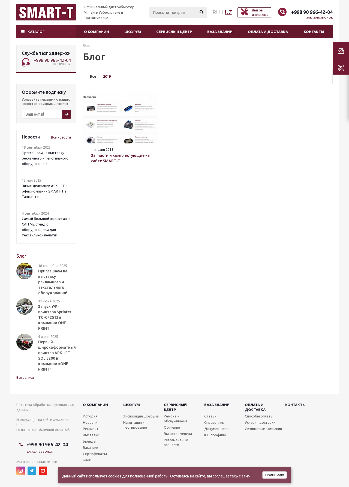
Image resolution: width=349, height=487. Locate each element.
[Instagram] (20, 471)
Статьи (210, 416)
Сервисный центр (174, 32)
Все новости (61, 137)
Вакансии (90, 447)
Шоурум (132, 32)
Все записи (25, 377)
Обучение (172, 427)
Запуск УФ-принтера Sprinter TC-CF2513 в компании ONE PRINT (54, 317)
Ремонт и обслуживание (176, 418)
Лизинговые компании (263, 429)
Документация (216, 429)
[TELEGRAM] (32, 471)
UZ (228, 12)
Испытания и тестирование (135, 424)
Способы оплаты (259, 416)
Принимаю (274, 475)
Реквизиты (92, 429)
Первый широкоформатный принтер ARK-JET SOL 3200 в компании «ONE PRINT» (57, 355)
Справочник (214, 422)
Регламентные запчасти (176, 442)
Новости (90, 422)
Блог (87, 460)
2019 (107, 76)
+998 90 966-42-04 (312, 12)
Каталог (36, 32)
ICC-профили (215, 435)
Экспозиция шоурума (141, 416)
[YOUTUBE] (43, 471)
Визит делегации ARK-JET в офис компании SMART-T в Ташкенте (45, 191)
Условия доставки (260, 422)
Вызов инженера (178, 433)
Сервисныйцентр (175, 407)
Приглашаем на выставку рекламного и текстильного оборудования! (45, 158)
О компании (96, 32)
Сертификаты (95, 454)
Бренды (89, 441)
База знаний (220, 32)
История (90, 416)
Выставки (91, 435)
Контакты (314, 32)
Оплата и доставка (268, 32)
